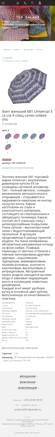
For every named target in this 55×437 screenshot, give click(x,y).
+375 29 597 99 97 (32, 400)
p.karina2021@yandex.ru (28, 409)
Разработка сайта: (22, 433)
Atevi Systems (35, 433)
